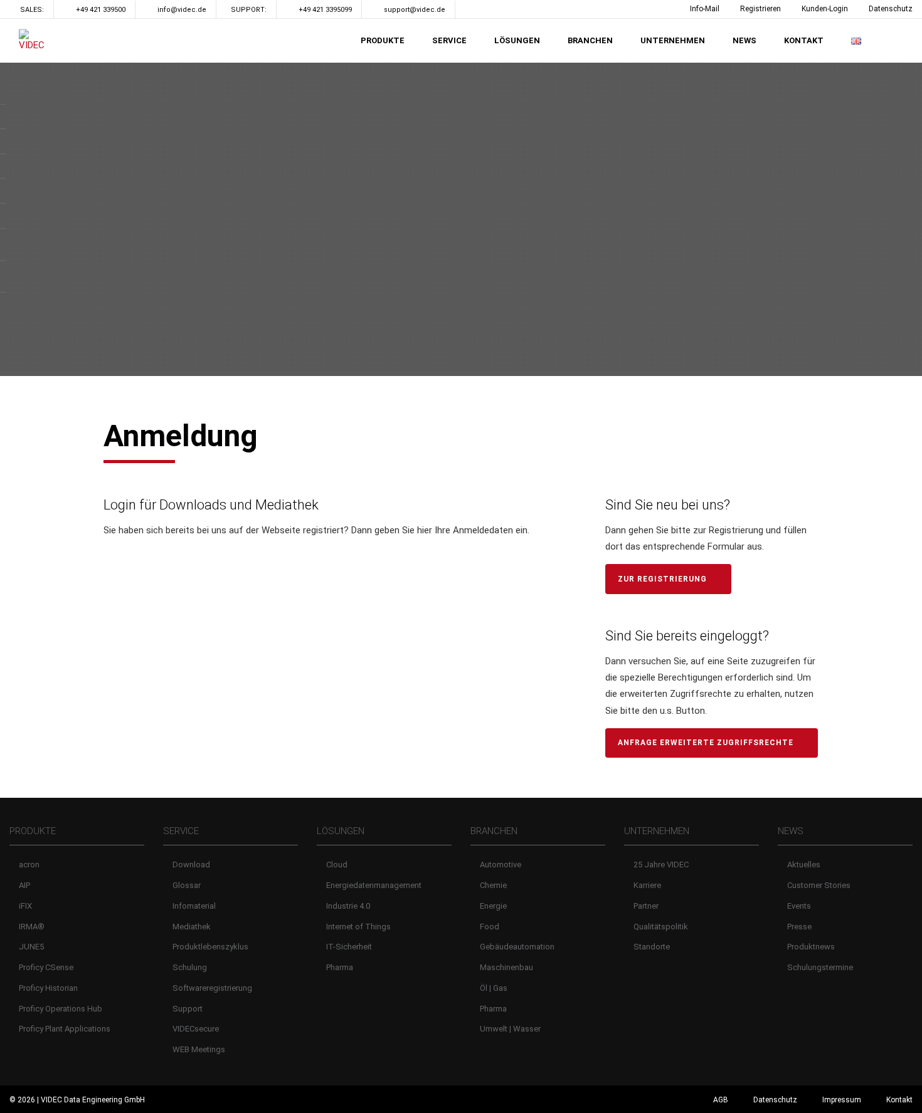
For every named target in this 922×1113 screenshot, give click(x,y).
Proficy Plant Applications (64, 1028)
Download (191, 864)
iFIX (25, 906)
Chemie (493, 885)
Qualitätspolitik (660, 926)
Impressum (841, 1099)
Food (489, 926)
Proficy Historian (48, 988)
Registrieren (760, 8)
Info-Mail (704, 8)
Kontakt (899, 1099)
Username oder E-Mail (158, 564)
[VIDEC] (34, 40)
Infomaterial (194, 906)
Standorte (651, 946)
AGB (720, 1099)
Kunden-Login (825, 8)
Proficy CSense (46, 967)
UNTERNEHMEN (672, 40)
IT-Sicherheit (349, 946)
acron (29, 864)
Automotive (500, 864)
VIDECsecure (195, 1028)
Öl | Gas (493, 988)
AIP (24, 885)
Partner (646, 906)
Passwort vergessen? (335, 734)
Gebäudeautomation (517, 946)
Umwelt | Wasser (510, 1028)
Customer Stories (818, 885)
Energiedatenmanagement (373, 885)
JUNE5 (31, 946)
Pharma (339, 967)
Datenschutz (891, 8)
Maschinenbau (506, 967)
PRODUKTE (383, 40)
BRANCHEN (590, 40)
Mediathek (191, 926)
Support (187, 1008)
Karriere (647, 885)
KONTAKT (804, 40)
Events (799, 906)
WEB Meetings (198, 1049)
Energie (493, 906)
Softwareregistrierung (212, 988)
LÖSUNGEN (517, 40)
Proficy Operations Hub (60, 1008)
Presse (799, 926)
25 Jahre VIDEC (661, 864)
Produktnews (811, 946)
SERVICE (449, 40)
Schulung (189, 967)
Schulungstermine (820, 967)
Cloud (336, 864)
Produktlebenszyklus (210, 946)
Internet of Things (358, 926)
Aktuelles (803, 864)
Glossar (186, 885)
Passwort (129, 615)
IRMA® (32, 926)
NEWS (744, 40)
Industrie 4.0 (348, 906)
